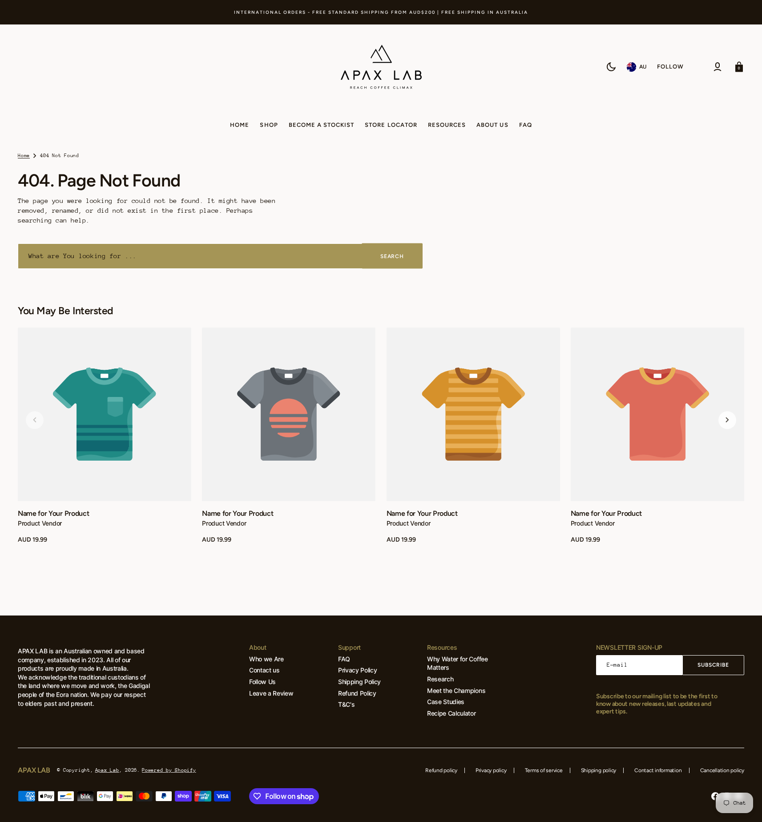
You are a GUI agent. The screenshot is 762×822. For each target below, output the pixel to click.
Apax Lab (107, 770)
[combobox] (220, 256)
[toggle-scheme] (611, 66)
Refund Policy (357, 693)
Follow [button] (670, 66)
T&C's (346, 704)
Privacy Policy (357, 670)
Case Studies (445, 701)
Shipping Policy (359, 681)
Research (440, 679)
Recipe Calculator (451, 713)
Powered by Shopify (169, 770)
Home (24, 155)
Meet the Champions (456, 690)
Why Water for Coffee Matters (457, 663)
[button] (717, 66)
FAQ (344, 659)
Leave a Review (271, 693)
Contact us (264, 670)
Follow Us (262, 681)
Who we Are (266, 659)
